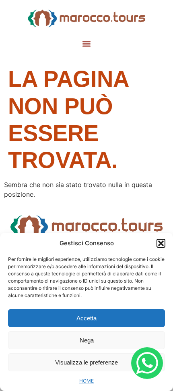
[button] (161, 243)
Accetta (86, 318)
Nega (87, 340)
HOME (86, 381)
